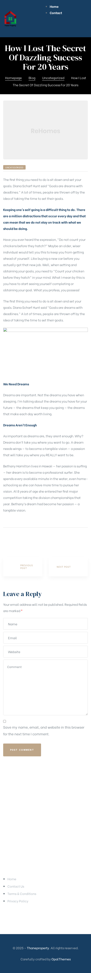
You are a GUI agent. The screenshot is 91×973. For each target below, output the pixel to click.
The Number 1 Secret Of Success (22, 566)
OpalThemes (61, 959)
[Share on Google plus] (22, 539)
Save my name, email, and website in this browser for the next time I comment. (43, 730)
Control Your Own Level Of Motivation (68, 566)
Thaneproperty (38, 947)
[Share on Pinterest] (27, 539)
